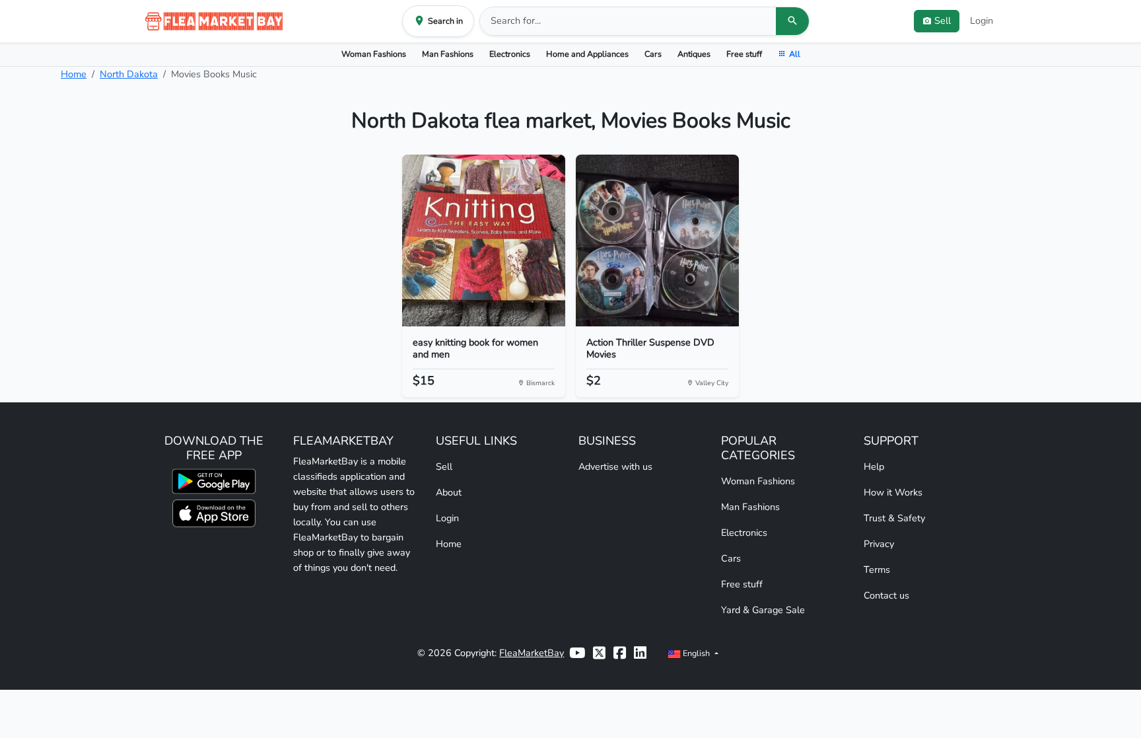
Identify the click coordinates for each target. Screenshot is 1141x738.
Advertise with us (615, 466)
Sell (444, 466)
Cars (653, 53)
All (794, 53)
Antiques (693, 53)
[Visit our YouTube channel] (577, 653)
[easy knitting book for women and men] (483, 240)
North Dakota (129, 74)
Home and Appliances (587, 53)
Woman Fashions (373, 53)
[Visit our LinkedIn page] (640, 653)
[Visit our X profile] (599, 653)
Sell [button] (942, 20)
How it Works (893, 492)
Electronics (509, 53)
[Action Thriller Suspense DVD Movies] (657, 240)
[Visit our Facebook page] (620, 653)
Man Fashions (447, 53)
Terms (877, 569)
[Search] (792, 21)
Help (874, 466)
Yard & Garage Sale (763, 609)
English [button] (696, 653)
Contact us (886, 595)
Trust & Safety (894, 518)
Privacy (879, 543)
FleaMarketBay (531, 652)
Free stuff (744, 53)
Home (73, 74)
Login (981, 20)
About (449, 492)
